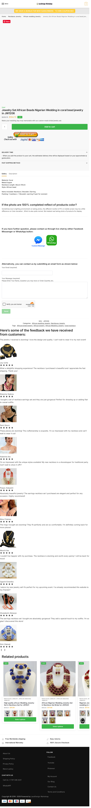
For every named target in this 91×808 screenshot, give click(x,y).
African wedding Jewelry (32, 16)
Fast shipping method (11, 163)
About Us (6, 752)
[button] (86, 3)
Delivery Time (7, 152)
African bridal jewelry (25, 326)
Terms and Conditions (56, 791)
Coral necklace (70, 326)
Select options (20, 719)
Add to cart (49, 127)
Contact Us (52, 786)
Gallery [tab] (4, 174)
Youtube (51, 762)
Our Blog (51, 781)
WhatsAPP (7, 785)
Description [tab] (13, 174)
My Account (52, 775)
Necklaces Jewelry (14, 16)
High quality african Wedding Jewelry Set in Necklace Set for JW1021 (19, 704)
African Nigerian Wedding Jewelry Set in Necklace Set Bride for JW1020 (57, 704)
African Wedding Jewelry (54, 326)
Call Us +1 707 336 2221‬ (12, 779)
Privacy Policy (8, 763)
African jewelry (39, 326)
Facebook (51, 756)
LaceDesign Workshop (39, 797)
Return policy (8, 768)
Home (4, 16)
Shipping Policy (9, 758)
